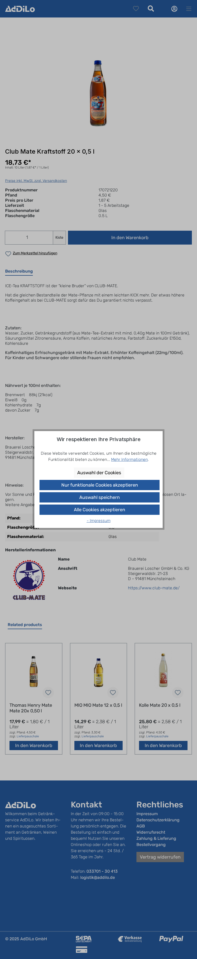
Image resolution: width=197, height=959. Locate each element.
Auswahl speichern (99, 497)
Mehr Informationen (129, 459)
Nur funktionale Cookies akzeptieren (99, 485)
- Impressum (99, 520)
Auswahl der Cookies (99, 473)
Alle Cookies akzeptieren (99, 510)
